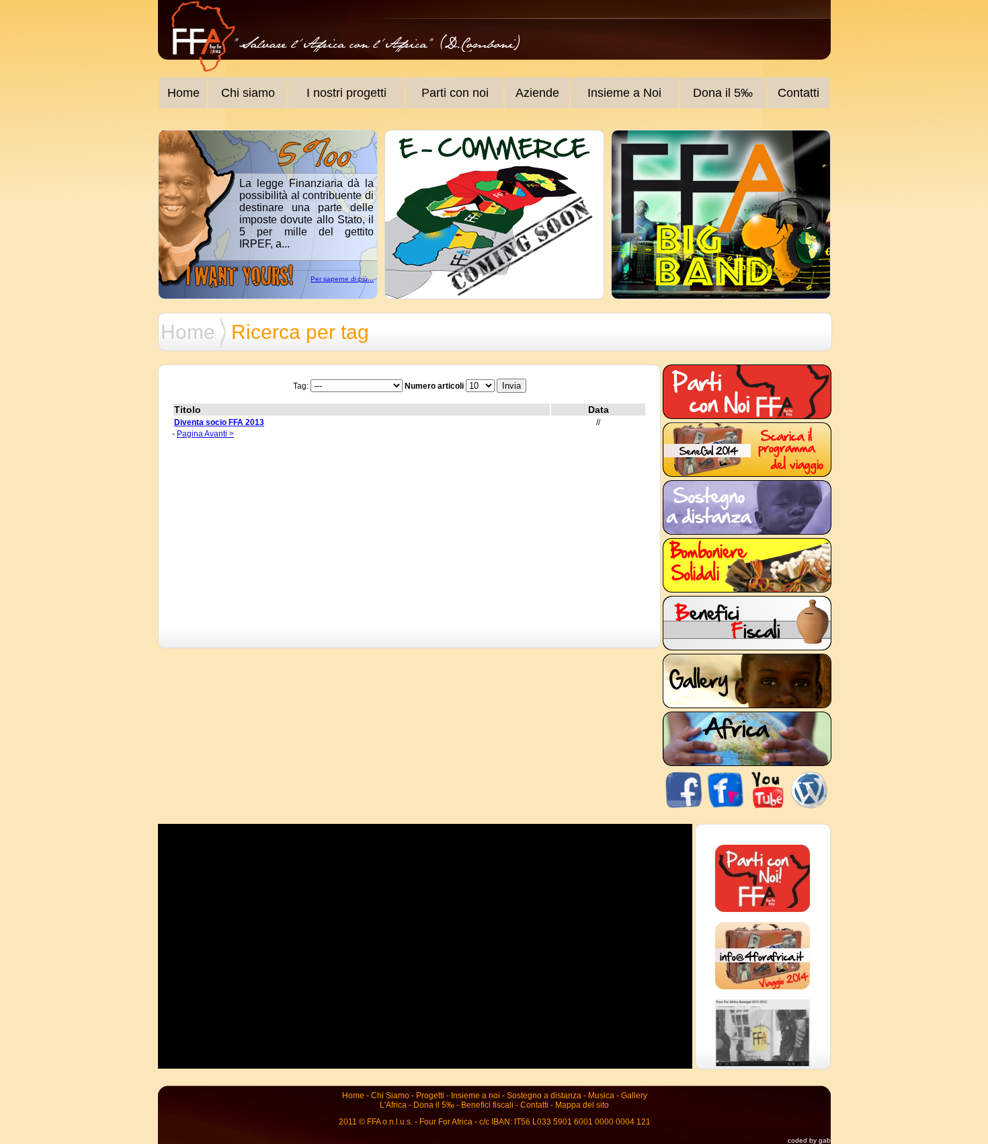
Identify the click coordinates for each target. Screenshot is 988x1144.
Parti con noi (455, 93)
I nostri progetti (346, 93)
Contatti (798, 93)
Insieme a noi (475, 1095)
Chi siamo (248, 93)
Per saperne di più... (342, 278)
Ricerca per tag (300, 332)
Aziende (537, 93)
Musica (601, 1095)
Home (183, 93)
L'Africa (393, 1105)
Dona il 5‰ (723, 93)
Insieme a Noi (624, 93)
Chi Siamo (390, 1095)
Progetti (430, 1095)
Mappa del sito (582, 1105)
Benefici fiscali (487, 1105)
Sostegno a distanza (544, 1095)
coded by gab (809, 1140)
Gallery (634, 1095)
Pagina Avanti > (205, 433)
